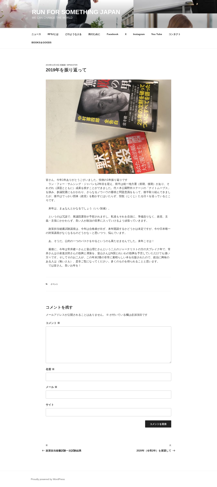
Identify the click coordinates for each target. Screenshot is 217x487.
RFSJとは (53, 34)
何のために (94, 34)
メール (51, 387)
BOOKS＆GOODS (41, 42)
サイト (50, 404)
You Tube (156, 34)
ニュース (36, 34)
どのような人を (73, 34)
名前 (50, 369)
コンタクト (175, 34)
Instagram (139, 34)
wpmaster (72, 65)
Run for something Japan (76, 11)
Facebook (112, 34)
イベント (54, 284)
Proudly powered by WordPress (48, 479)
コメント (53, 322)
